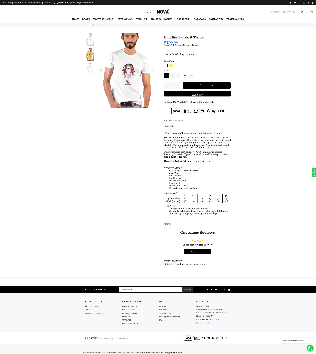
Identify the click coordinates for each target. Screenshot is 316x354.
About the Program (92, 306)
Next (153, 70)
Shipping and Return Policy (169, 317)
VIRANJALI (126, 320)
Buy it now (197, 94)
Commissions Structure (94, 313)
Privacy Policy (164, 306)
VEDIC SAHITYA (128, 310)
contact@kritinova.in (209, 323)
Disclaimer (163, 310)
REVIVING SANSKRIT (130, 313)
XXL (191, 76)
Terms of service (165, 313)
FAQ (160, 320)
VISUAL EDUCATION (130, 324)
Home (87, 25)
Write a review (197, 252)
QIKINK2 (178, 120)
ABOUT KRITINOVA (129, 306)
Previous (101, 70)
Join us (87, 310)
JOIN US (187, 290)
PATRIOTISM (127, 317)
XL (185, 76)
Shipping (178, 45)
